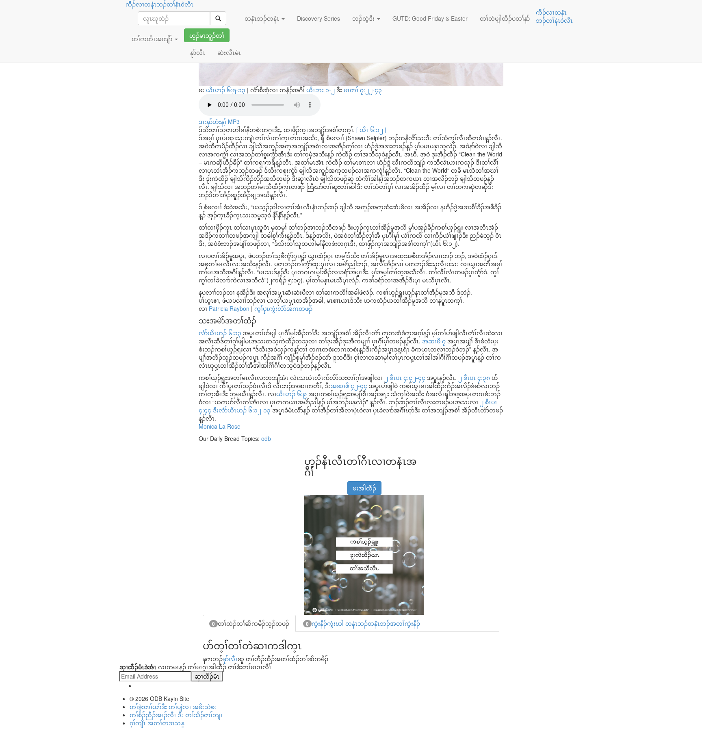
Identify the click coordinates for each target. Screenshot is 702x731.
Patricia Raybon (229, 308)
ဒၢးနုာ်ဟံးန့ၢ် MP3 (219, 121)
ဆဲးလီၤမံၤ (229, 52)
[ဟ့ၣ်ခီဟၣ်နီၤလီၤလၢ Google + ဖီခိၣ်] (319, 484)
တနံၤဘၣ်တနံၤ (263, 18)
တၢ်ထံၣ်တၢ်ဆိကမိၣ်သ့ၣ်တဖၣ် (250, 623)
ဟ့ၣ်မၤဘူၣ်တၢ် (206, 35)
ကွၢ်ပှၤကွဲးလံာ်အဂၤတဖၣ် (283, 308)
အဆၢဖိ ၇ (434, 341)
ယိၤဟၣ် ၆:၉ (291, 394)
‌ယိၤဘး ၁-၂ (321, 90)
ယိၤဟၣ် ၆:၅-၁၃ (225, 90)
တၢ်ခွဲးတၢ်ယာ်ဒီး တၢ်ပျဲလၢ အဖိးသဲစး (173, 707)
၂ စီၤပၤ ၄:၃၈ (474, 377)
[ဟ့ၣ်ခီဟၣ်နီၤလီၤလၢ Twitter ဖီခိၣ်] (330, 484)
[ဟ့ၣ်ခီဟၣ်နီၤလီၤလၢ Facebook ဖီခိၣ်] (309, 484)
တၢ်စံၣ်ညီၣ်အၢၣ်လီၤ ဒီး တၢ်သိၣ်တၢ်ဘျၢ (176, 715)
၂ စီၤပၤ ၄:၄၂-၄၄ (404, 377)
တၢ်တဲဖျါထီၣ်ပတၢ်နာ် (505, 18)
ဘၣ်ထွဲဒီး (364, 18)
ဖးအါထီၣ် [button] (364, 488)
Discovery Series (318, 18)
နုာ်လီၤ (230, 659)
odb (266, 438)
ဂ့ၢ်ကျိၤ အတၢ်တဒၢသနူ (157, 723)
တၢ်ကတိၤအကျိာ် (153, 39)
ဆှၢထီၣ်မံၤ (207, 676)
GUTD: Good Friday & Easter (430, 18)
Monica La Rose (219, 426)
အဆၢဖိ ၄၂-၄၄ (349, 386)
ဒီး (344, 90)
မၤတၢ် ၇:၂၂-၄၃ (363, 90)
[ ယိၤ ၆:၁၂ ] (371, 130)
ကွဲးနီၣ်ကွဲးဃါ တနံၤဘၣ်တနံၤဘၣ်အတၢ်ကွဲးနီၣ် (363, 623)
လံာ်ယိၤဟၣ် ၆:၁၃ (220, 333)
